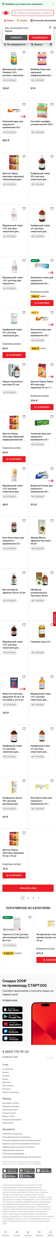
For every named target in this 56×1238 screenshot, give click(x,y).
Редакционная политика (13, 1150)
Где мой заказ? (9, 1113)
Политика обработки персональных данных (21, 1140)
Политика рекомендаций (13, 1153)
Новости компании (10, 1092)
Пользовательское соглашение (16, 1137)
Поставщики (7, 1085)
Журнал (5, 1076)
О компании (7, 1069)
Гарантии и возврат (10, 1106)
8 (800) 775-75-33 (15, 1051)
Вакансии (6, 1082)
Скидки (23, 20)
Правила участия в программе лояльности (21, 1144)
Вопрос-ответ (8, 1116)
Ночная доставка (10, 1110)
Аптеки (5, 1072)
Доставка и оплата (10, 1103)
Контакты (6, 1089)
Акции (10, 20)
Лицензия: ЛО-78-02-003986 (13, 1164)
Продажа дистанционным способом (18, 1147)
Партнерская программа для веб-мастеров (21, 1157)
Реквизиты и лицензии (12, 1134)
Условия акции (9, 1000)
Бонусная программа (11, 1119)
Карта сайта (7, 1123)
